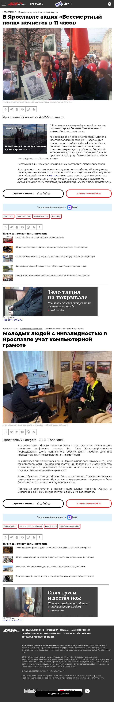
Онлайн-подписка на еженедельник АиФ (41, 633)
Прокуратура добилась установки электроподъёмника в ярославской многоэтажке (54, 576)
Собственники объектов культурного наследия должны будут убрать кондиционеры (55, 256)
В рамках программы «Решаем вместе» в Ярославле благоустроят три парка (50, 266)
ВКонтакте (53, 175)
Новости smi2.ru (12, 319)
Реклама (64, 630)
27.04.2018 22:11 (9, 12)
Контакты (86, 633)
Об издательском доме (33, 630)
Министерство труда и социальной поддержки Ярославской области (35, 425)
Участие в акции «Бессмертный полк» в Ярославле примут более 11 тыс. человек (52, 275)
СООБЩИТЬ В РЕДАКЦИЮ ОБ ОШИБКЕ (38, 637)
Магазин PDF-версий (80, 630)
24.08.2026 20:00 (10, 329)
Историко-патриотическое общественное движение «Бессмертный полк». (37, 102)
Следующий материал (58, 694)
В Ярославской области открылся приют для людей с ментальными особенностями (54, 557)
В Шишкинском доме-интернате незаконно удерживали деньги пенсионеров (51, 247)
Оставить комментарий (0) (89, 194)
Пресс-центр (52, 630)
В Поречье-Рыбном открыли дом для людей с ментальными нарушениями (50, 567)
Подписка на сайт (71, 633)
